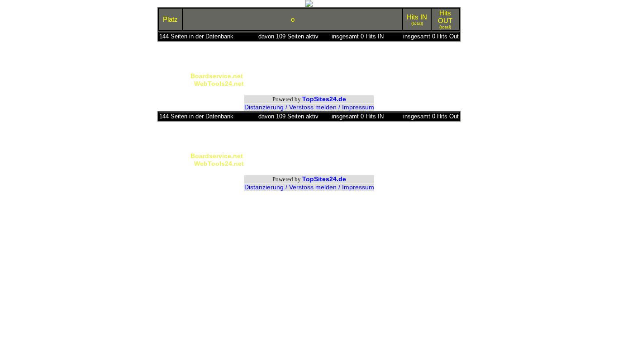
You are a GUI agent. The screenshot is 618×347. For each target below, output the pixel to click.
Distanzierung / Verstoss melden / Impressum (309, 107)
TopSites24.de (324, 99)
